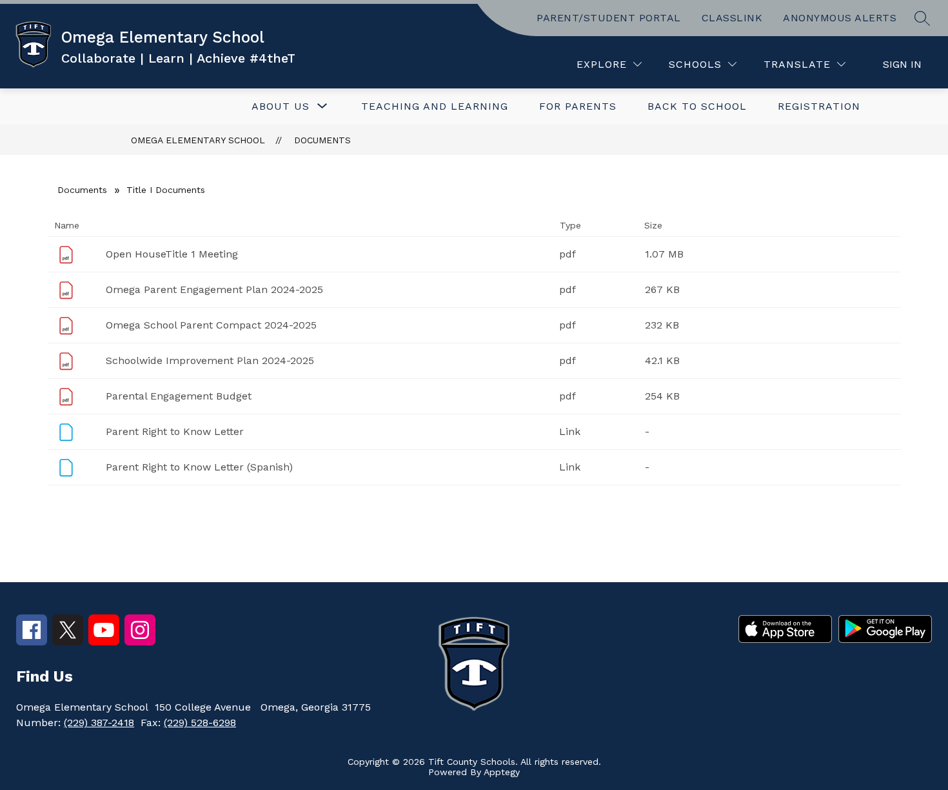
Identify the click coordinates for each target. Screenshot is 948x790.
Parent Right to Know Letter (175, 431)
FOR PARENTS (578, 106)
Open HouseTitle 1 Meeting (172, 254)
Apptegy (502, 772)
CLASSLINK (732, 18)
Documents (322, 140)
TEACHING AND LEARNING (434, 106)
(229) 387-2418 (99, 722)
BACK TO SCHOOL (697, 106)
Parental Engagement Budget (179, 396)
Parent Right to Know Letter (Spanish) (199, 467)
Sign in (902, 64)
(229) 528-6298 (200, 722)
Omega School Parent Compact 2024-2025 (211, 325)
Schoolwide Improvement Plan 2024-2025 (210, 360)
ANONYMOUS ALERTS (839, 18)
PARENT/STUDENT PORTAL (609, 18)
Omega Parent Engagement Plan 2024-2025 (214, 289)
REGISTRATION (819, 106)
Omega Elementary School (198, 140)
